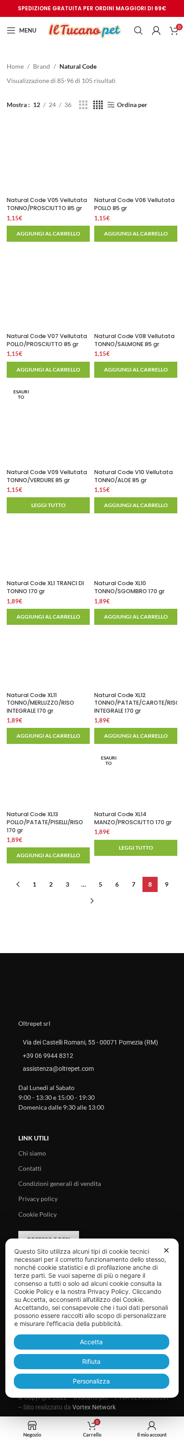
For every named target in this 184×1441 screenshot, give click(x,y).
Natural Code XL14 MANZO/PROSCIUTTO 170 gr (133, 818)
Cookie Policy (37, 1214)
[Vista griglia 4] (98, 105)
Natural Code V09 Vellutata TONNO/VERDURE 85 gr (47, 476)
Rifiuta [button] (91, 1361)
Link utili (33, 1138)
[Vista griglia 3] (83, 105)
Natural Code (77, 66)
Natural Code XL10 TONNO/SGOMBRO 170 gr (129, 587)
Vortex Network (94, 1407)
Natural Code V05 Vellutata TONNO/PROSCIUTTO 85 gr (47, 204)
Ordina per (132, 104)
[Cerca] (138, 30)
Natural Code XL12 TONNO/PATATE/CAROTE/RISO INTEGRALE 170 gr (137, 702)
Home (15, 66)
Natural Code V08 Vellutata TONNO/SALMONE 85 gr (134, 340)
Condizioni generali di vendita (59, 1183)
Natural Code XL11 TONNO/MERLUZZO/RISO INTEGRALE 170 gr (40, 702)
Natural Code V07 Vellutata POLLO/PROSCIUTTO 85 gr (47, 340)
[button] (48, 234)
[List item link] (92, 1056)
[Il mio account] (156, 30)
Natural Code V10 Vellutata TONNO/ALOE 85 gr (133, 476)
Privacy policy (38, 1198)
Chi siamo (32, 1153)
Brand (41, 66)
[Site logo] (85, 29)
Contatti (30, 1168)
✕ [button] (166, 1250)
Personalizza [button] (91, 1381)
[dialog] (91, 1318)
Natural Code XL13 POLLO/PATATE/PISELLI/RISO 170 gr (45, 822)
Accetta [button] (91, 1342)
